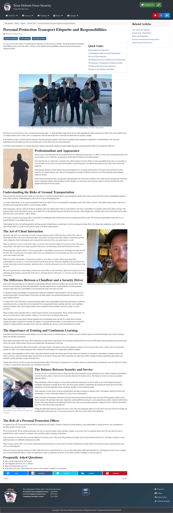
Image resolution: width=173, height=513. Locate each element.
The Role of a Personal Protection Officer (101, 69)
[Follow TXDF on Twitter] (167, 15)
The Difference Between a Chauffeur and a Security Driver (107, 60)
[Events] (62, 15)
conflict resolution (104, 347)
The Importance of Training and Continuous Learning (105, 63)
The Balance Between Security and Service (102, 66)
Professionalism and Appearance (98, 50)
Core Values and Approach (140, 30)
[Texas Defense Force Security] (10, 495)
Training (44, 15)
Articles (73, 15)
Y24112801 (54, 496)
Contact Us (149, 4)
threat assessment (89, 347)
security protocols (71, 393)
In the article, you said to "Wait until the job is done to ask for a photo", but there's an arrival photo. (36, 468)
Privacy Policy (162, 497)
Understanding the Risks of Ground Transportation (104, 53)
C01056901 (54, 491)
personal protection (13, 44)
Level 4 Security (25, 38)
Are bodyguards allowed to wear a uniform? (19, 463)
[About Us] (16, 15)
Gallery (159, 493)
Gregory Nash (100, 128)
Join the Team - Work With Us (142, 33)
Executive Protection (11, 38)
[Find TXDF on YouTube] (155, 15)
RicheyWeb (117, 510)
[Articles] (77, 15)
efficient (5, 446)
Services (28, 15)
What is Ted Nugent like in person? (16, 466)
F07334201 (54, 494)
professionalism (50, 44)
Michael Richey (83, 128)
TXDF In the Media (163, 501)
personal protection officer (20, 133)
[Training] (48, 15)
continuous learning (18, 362)
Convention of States (39, 38)
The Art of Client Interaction (97, 56)
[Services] (32, 15)
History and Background (140, 36)
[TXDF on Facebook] (161, 15)
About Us (11, 15)
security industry (27, 444)
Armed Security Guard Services (142, 42)
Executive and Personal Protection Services (145, 39)
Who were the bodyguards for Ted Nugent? (18, 461)
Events (58, 15)
